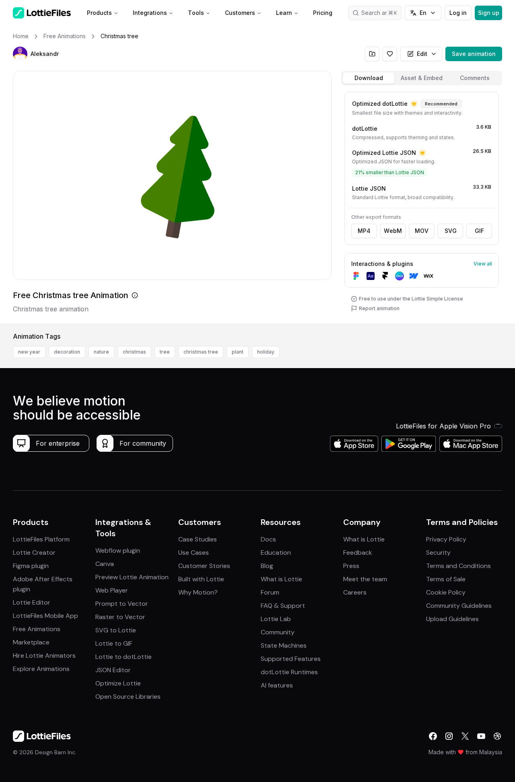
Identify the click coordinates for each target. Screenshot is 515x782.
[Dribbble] (497, 736)
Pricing (322, 12)
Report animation (379, 308)
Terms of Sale (446, 579)
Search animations (381, 12)
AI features (277, 685)
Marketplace (31, 642)
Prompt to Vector (121, 603)
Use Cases (193, 552)
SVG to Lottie (115, 630)
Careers (355, 592)
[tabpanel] (421, 205)
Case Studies (197, 539)
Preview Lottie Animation (132, 577)
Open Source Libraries (128, 696)
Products (99, 12)
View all (483, 264)
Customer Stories (204, 566)
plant (237, 352)
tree (165, 352)
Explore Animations (41, 669)
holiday (265, 352)
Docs (268, 539)
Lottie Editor (31, 602)
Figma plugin (31, 566)
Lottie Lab (276, 619)
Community (278, 632)
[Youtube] (481, 736)
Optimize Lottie (118, 683)
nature (101, 352)
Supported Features (291, 658)
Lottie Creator (34, 552)
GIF (479, 230)
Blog (267, 566)
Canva (104, 564)
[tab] (368, 78)
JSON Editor (113, 670)
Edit (422, 53)
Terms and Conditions (458, 566)
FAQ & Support (283, 605)
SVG (451, 230)
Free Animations (36, 629)
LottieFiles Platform (41, 539)
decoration (67, 352)
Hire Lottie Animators (44, 655)
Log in (458, 12)
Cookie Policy (446, 592)
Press (351, 566)
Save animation (474, 53)
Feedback (357, 552)
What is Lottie (281, 579)
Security (438, 552)
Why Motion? (198, 592)
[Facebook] (433, 736)
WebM (393, 230)
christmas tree (200, 352)
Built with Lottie (201, 579)
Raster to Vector (120, 617)
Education (276, 552)
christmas (134, 352)
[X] (465, 736)
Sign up (488, 12)
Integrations (150, 12)
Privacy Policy (446, 539)
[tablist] (421, 78)
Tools (196, 12)
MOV (421, 230)
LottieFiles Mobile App (45, 615)
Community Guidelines (459, 605)
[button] (20, 54)
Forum (270, 592)
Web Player (111, 590)
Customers (240, 12)
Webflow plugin (117, 550)
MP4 (364, 230)
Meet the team (365, 579)
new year (29, 352)
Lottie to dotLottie (123, 656)
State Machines (284, 645)
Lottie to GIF (113, 643)
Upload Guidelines (452, 619)
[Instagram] (449, 736)
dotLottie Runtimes (289, 672)
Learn (284, 12)
